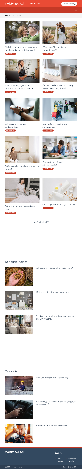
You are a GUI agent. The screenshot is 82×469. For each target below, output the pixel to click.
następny (44, 222)
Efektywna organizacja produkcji (52, 377)
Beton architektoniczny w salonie (52, 292)
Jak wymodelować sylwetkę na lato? (20, 208)
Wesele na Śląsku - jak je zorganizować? (54, 48)
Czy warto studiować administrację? (52, 163)
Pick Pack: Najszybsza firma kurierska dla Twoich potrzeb (19, 87)
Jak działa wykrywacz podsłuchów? (15, 125)
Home (59, 458)
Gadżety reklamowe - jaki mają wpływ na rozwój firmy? (57, 87)
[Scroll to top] (76, 463)
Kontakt (71, 461)
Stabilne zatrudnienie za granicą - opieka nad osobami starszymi (21, 48)
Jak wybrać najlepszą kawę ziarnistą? (54, 268)
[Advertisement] (41, 242)
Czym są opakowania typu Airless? (59, 204)
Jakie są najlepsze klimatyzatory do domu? (22, 167)
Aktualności (10, 53)
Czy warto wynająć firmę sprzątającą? (54, 125)
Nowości (60, 461)
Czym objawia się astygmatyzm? (52, 426)
